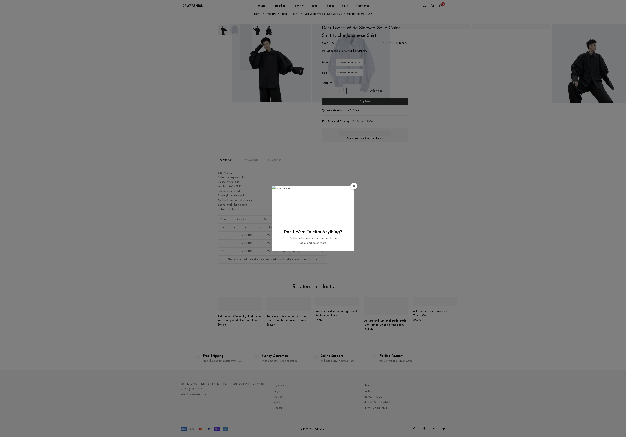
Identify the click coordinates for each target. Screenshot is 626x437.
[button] (353, 186)
